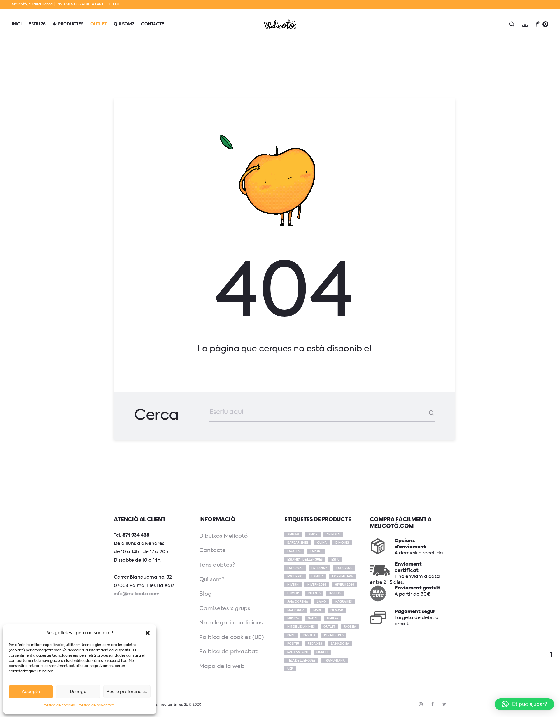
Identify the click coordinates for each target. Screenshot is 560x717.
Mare (317, 610)
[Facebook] (432, 704)
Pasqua (309, 635)
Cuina (322, 542)
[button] (147, 633)
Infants (314, 593)
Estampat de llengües (305, 559)
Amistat (293, 534)
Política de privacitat (96, 705)
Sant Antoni (297, 652)
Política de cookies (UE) (231, 637)
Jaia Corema (297, 601)
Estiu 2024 (320, 568)
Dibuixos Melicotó (223, 536)
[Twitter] (444, 704)
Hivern (293, 584)
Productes (70, 24)
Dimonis (342, 542)
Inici (17, 24)
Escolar (294, 551)
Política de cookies (59, 705)
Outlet (329, 626)
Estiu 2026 (344, 568)
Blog (205, 594)
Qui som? (124, 24)
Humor (293, 593)
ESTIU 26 (37, 24)
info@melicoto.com (137, 594)
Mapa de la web (221, 666)
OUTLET (98, 24)
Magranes (343, 601)
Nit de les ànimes (301, 626)
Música (293, 618)
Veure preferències (126, 692)
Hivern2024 (316, 584)
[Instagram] (421, 704)
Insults (335, 593)
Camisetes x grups (224, 608)
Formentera (342, 576)
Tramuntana (334, 660)
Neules (332, 618)
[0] (538, 24)
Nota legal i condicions (231, 623)
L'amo (321, 601)
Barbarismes (297, 542)
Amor (313, 534)
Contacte (212, 550)
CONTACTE (152, 24)
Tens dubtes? (217, 565)
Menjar (336, 610)
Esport (316, 551)
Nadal (313, 618)
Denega (78, 692)
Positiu (293, 643)
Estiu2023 (295, 568)
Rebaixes (315, 643)
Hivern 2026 (344, 584)
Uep (290, 668)
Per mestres (334, 635)
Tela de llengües (301, 660)
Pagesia (350, 626)
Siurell (322, 652)
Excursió (295, 576)
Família (317, 576)
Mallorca (295, 610)
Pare (291, 635)
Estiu (335, 559)
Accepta (31, 692)
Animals (333, 534)
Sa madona (340, 643)
